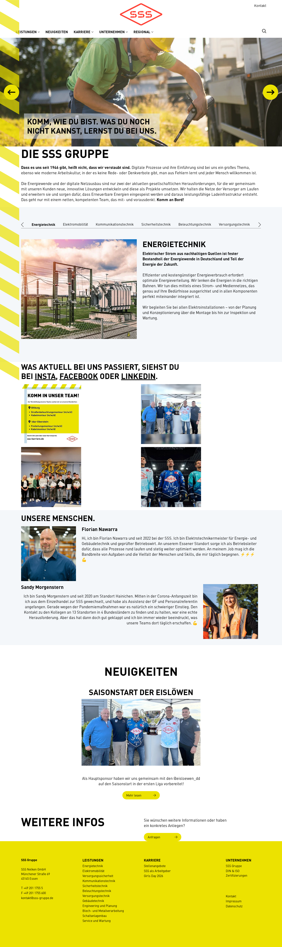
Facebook (78, 375)
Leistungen (26, 31)
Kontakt (260, 5)
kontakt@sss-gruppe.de (37, 898)
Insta (45, 375)
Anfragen (154, 837)
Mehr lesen (133, 795)
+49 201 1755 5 (33, 888)
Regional (142, 31)
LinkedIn (138, 375)
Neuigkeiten (56, 31)
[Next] (270, 92)
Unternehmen (112, 31)
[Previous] (11, 92)
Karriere (82, 31)
